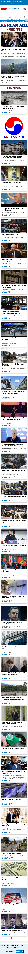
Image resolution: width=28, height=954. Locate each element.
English (9, 1)
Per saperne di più (6, 112)
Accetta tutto (19, 951)
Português (14, 4)
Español (14, 1)
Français (19, 1)
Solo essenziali (9, 951)
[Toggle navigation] (3, 13)
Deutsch (3, 1)
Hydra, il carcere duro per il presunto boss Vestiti (15, 21)
